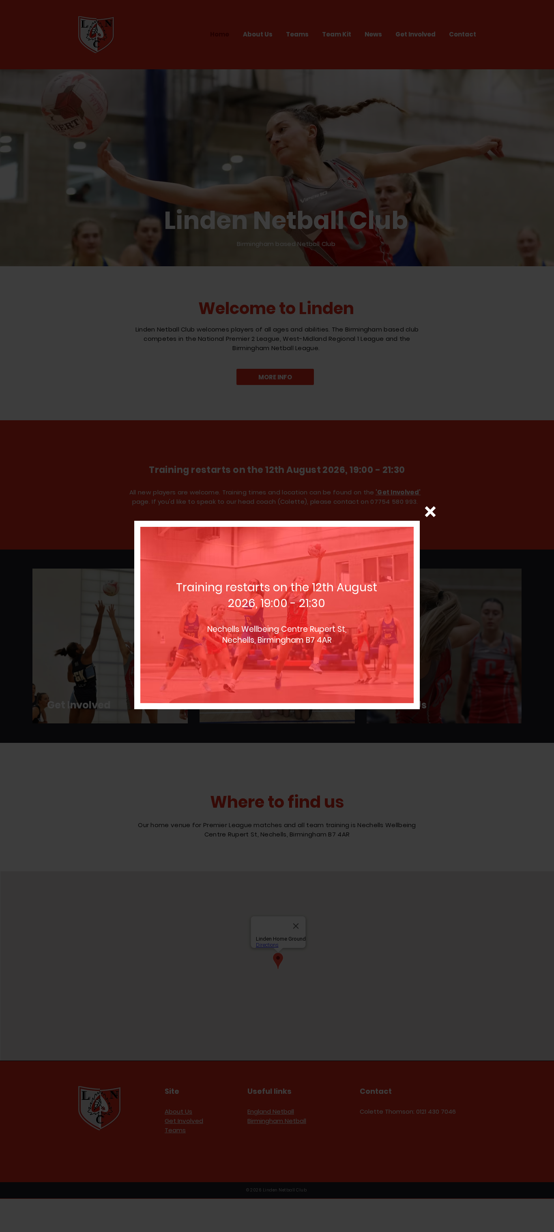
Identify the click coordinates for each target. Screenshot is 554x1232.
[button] (430, 511)
